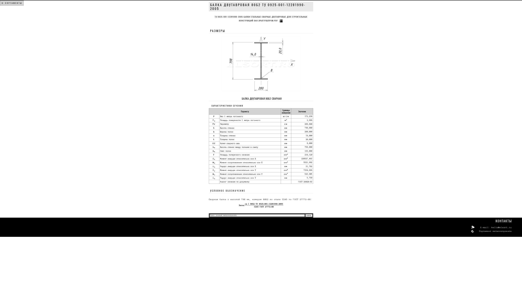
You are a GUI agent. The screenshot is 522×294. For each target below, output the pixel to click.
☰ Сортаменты (11, 2)
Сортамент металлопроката (495, 231)
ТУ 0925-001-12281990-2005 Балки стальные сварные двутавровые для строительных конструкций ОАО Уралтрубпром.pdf (261, 18)
